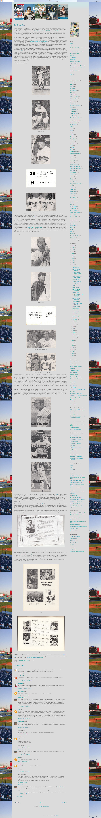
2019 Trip (72, 84)
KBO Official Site (73, 540)
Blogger (56, 815)
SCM (71, 204)
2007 (73, 355)
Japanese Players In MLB (75, 61)
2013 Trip (72, 82)
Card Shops (72, 115)
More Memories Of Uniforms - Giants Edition (76, 273)
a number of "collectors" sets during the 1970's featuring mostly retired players (46, 30)
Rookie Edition (73, 197)
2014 (73, 342)
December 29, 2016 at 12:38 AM (24, 680)
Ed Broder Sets (75, 267)
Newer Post (17, 802)
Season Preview (73, 206)
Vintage (71, 227)
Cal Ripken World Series (75, 105)
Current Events (73, 124)
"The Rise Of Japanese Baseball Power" (34, 657)
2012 (73, 345)
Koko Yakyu (72, 380)
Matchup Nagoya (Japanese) (76, 447)
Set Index (72, 55)
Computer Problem (74, 122)
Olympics (72, 178)
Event (71, 130)
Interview (72, 147)
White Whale (72, 237)
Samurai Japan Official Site (76, 501)
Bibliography (72, 59)
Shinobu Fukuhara (76, 315)
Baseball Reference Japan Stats (77, 480)
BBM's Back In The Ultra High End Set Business (77, 295)
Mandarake (72, 445)
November (75, 319)
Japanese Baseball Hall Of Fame (77, 487)
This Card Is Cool (74, 528)
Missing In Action (73, 164)
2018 (73, 260)
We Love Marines (74, 402)
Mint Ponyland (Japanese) (75, 454)
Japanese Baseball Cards (36, 8)
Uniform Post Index (74, 72)
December (75, 266)
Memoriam (72, 157)
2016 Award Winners (76, 316)
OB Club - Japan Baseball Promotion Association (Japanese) (78, 417)
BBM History (73, 94)
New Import (72, 170)
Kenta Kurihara (75, 308)
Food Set (72, 134)
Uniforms (72, 223)
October (75, 321)
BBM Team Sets (73, 98)
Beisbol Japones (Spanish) (76, 366)
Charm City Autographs (75, 536)
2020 (73, 256)
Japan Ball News (73, 372)
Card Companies (73, 111)
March (74, 334)
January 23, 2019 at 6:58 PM (24, 747)
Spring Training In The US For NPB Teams (77, 277)
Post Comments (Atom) (44, 806)
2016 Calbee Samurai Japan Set (77, 304)
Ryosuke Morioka (76, 306)
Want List (72, 74)
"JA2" (35, 216)
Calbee (71, 107)
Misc (71, 162)
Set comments (21, 661)
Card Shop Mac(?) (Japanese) (76, 439)
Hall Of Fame (73, 143)
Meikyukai (72, 490)
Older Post (64, 802)
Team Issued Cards (74, 216)
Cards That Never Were (75, 117)
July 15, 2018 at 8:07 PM (23, 734)
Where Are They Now (74, 235)
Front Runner (73, 136)
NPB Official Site (73, 495)
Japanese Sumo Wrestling (75, 378)
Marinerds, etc (73, 383)
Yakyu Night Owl (73, 404)
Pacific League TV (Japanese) (76, 497)
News (71, 176)
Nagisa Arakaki (75, 287)
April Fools (72, 88)
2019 (73, 258)
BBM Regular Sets (74, 96)
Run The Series (73, 200)
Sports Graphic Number (75, 212)
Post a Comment (19, 796)
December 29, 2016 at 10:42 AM (24, 688)
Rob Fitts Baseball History (75, 429)
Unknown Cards (73, 225)
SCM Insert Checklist (74, 63)
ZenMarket (72, 469)
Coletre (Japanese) (74, 441)
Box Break (72, 103)
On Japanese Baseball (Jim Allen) (77, 389)
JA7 (42, 503)
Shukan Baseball (73, 210)
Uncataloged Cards (74, 221)
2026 (73, 245)
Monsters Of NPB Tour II (75, 168)
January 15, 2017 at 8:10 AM (24, 727)
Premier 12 (72, 189)
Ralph (19, 709)
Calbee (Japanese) (74, 411)
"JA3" (22, 50)
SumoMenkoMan (21, 675)
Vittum (71, 229)
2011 (73, 347)
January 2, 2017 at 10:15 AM (24, 695)
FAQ (71, 45)
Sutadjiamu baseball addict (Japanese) (78, 526)
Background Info (73, 90)
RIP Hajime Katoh (76, 285)
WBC (71, 231)
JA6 (57, 494)
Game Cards (72, 138)
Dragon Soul (72, 368)
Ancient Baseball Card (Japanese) (77, 512)
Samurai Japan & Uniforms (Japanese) (78, 395)
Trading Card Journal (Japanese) (77, 397)
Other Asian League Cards (75, 183)
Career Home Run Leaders (75, 120)
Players (71, 187)
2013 (73, 344)
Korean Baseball (73, 151)
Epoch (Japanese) (74, 414)
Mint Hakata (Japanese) (75, 452)
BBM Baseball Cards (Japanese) (77, 409)
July (74, 326)
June (74, 328)
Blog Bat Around (73, 101)
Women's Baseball (74, 240)
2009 (73, 351)
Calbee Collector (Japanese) (76, 517)
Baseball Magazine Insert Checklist (77, 67)
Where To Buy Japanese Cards (76, 51)
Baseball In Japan (74, 364)
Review (71, 195)
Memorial (72, 155)
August (74, 324)
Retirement (72, 193)
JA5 (46, 389)
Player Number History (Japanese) (77, 499)
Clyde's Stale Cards (74, 519)
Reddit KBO (72, 547)
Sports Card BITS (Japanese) (76, 456)
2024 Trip (72, 86)
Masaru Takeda (75, 292)
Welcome (72, 233)
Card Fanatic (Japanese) (75, 437)
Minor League (73, 160)
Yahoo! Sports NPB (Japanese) (76, 503)
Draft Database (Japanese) (76, 482)
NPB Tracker (73, 387)
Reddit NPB (72, 391)
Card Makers (73, 57)
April (74, 332)
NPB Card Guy (21, 697)
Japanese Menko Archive (75, 376)
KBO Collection (73, 538)
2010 (73, 349)
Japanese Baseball (74, 374)
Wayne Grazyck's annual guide (27, 554)
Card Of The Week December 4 (76, 312)
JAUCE (71, 465)
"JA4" (42, 374)
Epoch (71, 128)
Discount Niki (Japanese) (75, 443)
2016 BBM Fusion (76, 301)
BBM (71, 92)
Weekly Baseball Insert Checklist (77, 65)
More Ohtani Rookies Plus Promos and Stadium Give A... (76, 282)
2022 (73, 253)
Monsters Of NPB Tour (75, 166)
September (75, 322)
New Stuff (72, 174)
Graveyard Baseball (74, 370)
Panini (71, 185)
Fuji (18, 668)
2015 (73, 340)
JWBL (71, 149)
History (71, 145)
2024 (73, 249)
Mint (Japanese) (73, 449)
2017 (73, 262)
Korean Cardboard (74, 542)
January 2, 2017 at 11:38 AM (24, 706)
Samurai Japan (73, 202)
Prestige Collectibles (74, 427)
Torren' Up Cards (73, 530)
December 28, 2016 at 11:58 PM (24, 673)
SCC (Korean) (73, 549)
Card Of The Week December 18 (76, 290)
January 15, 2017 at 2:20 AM (24, 718)
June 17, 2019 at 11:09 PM (23, 761)
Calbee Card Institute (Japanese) (77, 514)
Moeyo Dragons (73, 385)
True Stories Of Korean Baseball (77, 551)
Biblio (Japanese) (73, 435)
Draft (71, 126)
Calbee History (73, 109)
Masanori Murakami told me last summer (38, 41)
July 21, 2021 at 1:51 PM (23, 782)
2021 (73, 255)
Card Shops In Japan (74, 53)
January (75, 337)
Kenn (19, 757)
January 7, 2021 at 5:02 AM (23, 771)
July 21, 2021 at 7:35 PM (23, 793)
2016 (73, 264)
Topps (71, 219)
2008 (73, 353)
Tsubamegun (73, 399)
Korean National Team (75, 153)
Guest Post (72, 141)
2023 (73, 251)
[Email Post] (33, 660)
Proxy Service (73, 191)
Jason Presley (21, 691)
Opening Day (73, 181)
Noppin (71, 467)
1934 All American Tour (75, 80)
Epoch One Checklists (75, 70)
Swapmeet (72, 214)
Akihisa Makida (75, 279)
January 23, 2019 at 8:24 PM (24, 754)
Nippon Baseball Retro (75, 524)
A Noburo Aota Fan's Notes (76, 362)
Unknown (20, 736)
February (75, 336)
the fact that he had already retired (35, 227)
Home (41, 802)
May (74, 330)
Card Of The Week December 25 (76, 270)
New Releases (73, 172)
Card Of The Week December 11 (76, 299)
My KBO (72, 544)
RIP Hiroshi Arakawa (76, 310)
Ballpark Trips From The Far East (77, 475)
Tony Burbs (20, 683)
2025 (73, 247)
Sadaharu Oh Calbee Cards (76, 393)
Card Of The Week (74, 113)
